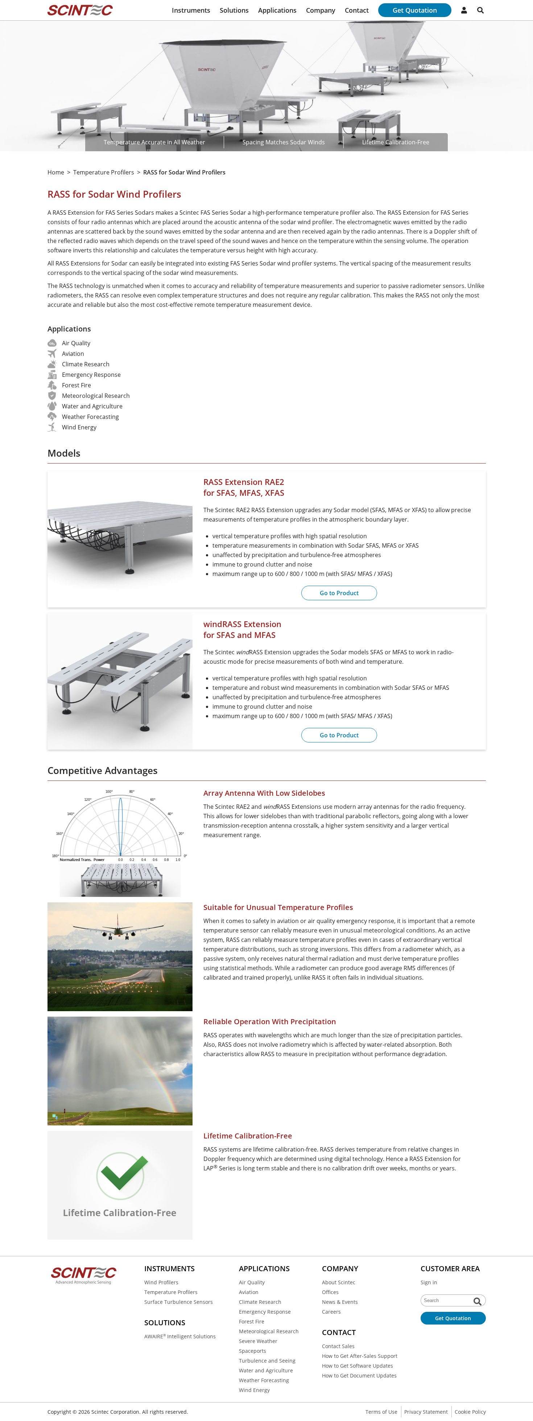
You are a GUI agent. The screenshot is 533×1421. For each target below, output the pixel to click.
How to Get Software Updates (357, 1365)
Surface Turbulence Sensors (178, 1301)
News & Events (340, 1301)
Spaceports (252, 1350)
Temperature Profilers (103, 172)
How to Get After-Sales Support (359, 1355)
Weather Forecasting (264, 1380)
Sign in (429, 1282)
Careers (331, 1311)
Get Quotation (415, 10)
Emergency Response (265, 1311)
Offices (330, 1292)
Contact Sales (338, 1346)
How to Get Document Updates (359, 1375)
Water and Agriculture (266, 1370)
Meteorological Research (269, 1331)
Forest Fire (251, 1321)
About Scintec (338, 1282)
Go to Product (339, 593)
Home (55, 172)
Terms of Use (381, 1411)
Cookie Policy (470, 1411)
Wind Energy (254, 1390)
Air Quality (252, 1282)
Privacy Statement (426, 1411)
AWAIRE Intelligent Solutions (180, 1336)
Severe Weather (258, 1341)
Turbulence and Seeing (267, 1360)
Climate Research (260, 1301)
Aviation (249, 1292)
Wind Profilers (161, 1282)
